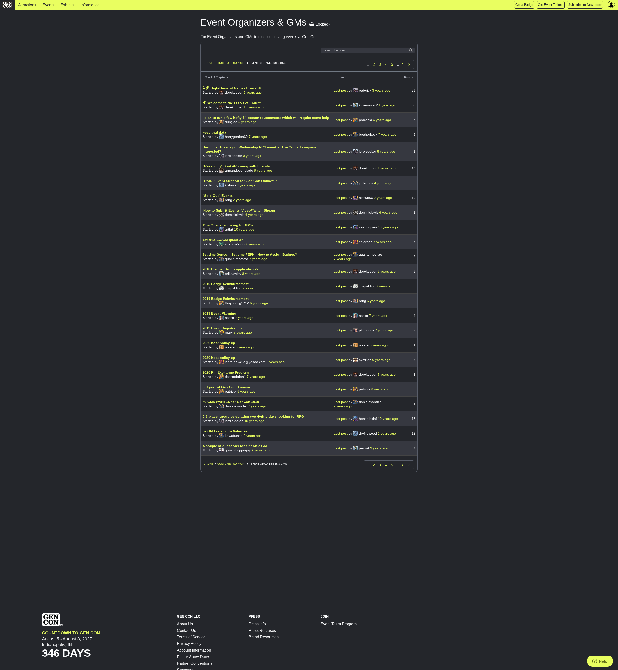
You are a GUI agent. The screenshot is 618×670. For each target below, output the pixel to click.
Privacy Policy (189, 644)
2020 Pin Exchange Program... (227, 372)
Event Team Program (339, 624)
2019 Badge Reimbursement (226, 284)
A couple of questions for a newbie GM (235, 446)
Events (48, 5)
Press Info (257, 624)
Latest (341, 77)
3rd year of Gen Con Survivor (226, 387)
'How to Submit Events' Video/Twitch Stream (239, 210)
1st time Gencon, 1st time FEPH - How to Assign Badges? (250, 254)
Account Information (194, 650)
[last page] (409, 64)
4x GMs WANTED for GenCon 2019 (231, 402)
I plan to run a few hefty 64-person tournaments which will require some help (266, 118)
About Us (185, 624)
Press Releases (262, 630)
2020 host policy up (219, 343)
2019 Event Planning (219, 313)
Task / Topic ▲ (217, 77)
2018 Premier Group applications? (231, 269)
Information (90, 5)
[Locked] (204, 88)
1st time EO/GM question (223, 240)
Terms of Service (191, 637)
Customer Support (231, 63)
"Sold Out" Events (218, 195)
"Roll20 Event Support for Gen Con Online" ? (240, 181)
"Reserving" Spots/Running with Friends (236, 166)
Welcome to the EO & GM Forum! (234, 103)
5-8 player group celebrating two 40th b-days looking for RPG (253, 416)
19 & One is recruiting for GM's (228, 225)
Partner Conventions (194, 663)
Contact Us (186, 630)
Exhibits (67, 5)
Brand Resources (264, 637)
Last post (341, 90)
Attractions (27, 5)
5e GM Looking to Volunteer (226, 431)
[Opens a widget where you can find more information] (600, 662)
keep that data (214, 132)
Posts (409, 77)
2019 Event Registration (222, 328)
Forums (207, 63)
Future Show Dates (193, 657)
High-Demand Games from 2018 (236, 88)
